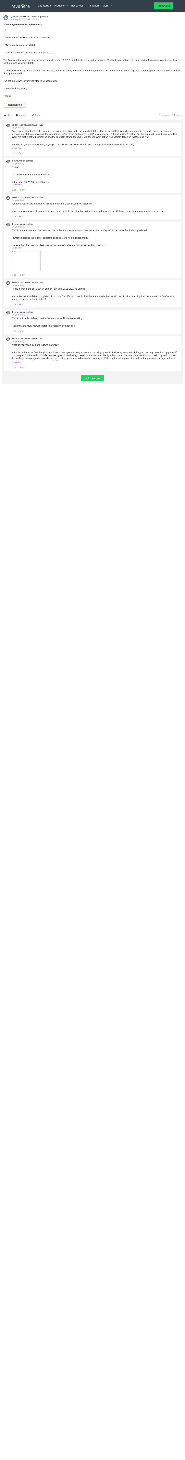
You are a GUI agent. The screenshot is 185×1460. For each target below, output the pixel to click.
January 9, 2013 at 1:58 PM (24, 19)
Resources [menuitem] (77, 5)
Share (38, 115)
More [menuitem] (105, 5)
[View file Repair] (26, 261)
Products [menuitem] (59, 5)
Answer (23, 115)
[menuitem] (44, 6)
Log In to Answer (92, 378)
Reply (22, 153)
